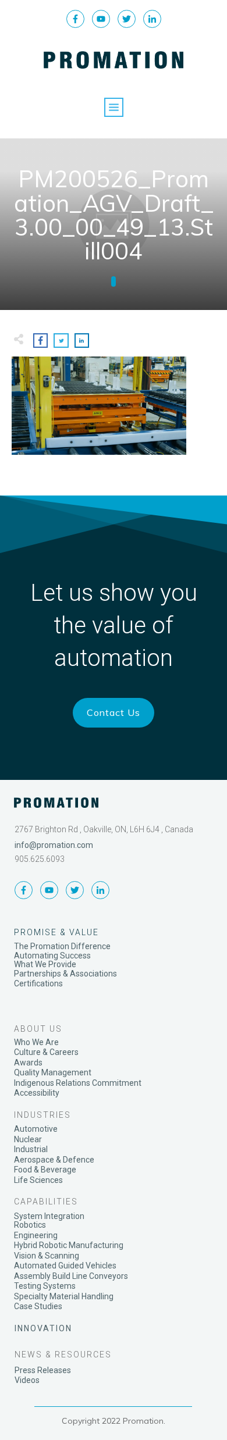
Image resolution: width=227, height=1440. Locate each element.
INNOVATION (43, 1328)
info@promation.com (54, 845)
